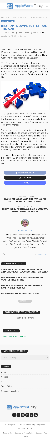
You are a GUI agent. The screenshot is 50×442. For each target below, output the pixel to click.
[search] (46, 6)
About (3, 372)
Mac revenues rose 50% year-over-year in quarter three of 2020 (22, 278)
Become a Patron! (25, 317)
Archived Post (8, 21)
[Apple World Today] (25, 5)
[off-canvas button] (2, 5)
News (26, 437)
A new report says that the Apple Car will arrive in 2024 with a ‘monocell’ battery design (24, 270)
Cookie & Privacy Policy (10, 391)
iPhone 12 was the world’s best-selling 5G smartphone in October (22, 286)
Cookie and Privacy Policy (24, 433)
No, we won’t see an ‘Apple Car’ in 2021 (20, 293)
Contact (4, 377)
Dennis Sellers (23, 33)
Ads (2, 382)
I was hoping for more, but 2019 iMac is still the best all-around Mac (25, 200)
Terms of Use (6, 386)
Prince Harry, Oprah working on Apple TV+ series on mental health (25, 210)
